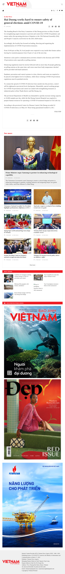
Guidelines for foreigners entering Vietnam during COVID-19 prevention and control (22, 276)
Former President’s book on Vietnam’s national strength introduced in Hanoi (15, 256)
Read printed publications (15, 303)
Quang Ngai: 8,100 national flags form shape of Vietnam (17, 231)
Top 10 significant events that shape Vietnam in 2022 (51, 275)
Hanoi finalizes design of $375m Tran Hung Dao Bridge (22, 293)
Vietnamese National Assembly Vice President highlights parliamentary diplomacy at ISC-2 (17, 207)
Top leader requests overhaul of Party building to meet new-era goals (47, 207)
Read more (32, 265)
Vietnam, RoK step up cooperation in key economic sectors (46, 231)
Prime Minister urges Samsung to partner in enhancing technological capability (31, 174)
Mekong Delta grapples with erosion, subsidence (21, 284)
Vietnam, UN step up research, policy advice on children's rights (46, 256)
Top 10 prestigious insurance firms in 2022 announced (51, 284)
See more (8, 133)
